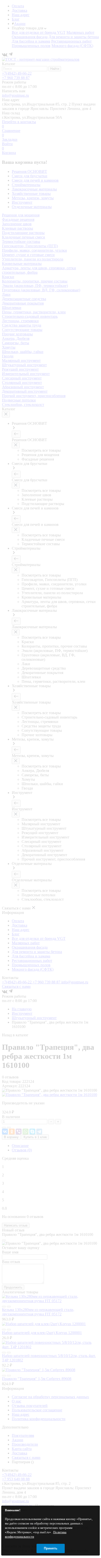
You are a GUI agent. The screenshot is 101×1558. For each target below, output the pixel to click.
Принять (50, 1548)
